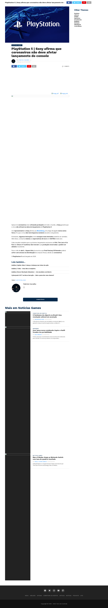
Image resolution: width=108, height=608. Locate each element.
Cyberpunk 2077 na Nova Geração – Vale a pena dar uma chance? (32, 275)
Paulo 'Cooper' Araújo (41, 461)
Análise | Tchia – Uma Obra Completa (23, 268)
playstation (18, 280)
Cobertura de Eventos (50, 595)
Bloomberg (40, 231)
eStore (76, 15)
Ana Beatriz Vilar (39, 319)
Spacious (77, 18)
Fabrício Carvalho (24, 60)
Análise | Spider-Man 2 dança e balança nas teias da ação (30, 265)
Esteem (76, 23)
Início (26, 595)
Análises (32, 595)
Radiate (76, 21)
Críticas (62, 595)
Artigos (39, 595)
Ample (76, 16)
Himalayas (77, 24)
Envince (76, 13)
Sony (24, 280)
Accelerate (78, 20)
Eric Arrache (38, 334)
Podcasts (76, 595)
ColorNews (78, 26)
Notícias (68, 595)
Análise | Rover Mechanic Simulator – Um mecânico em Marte (31, 272)
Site (81, 595)
